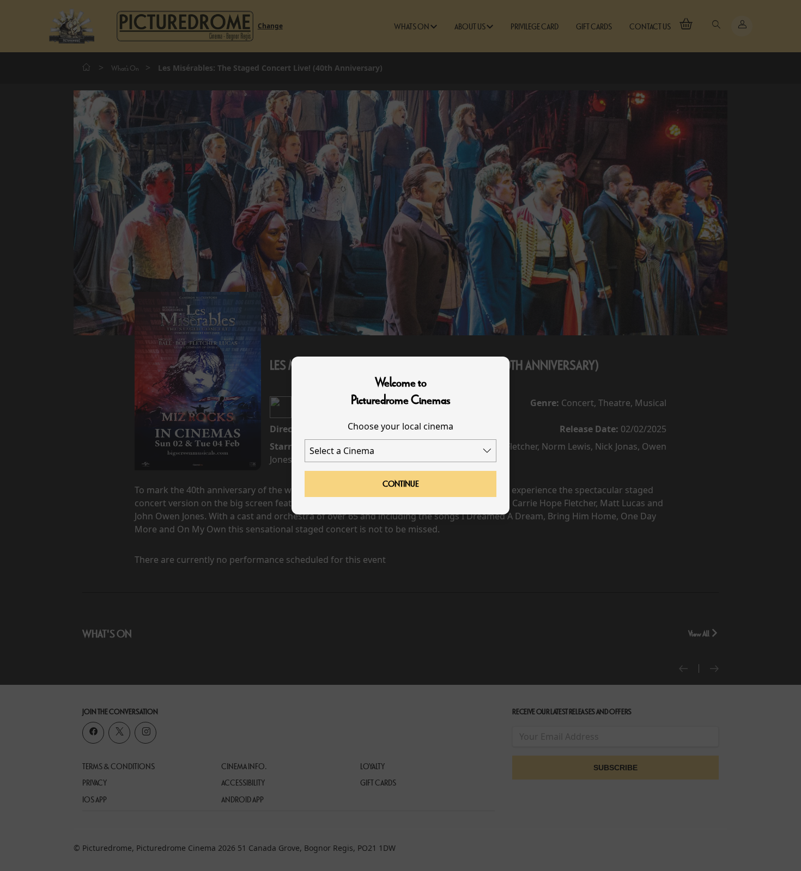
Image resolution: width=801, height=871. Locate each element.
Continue (401, 484)
